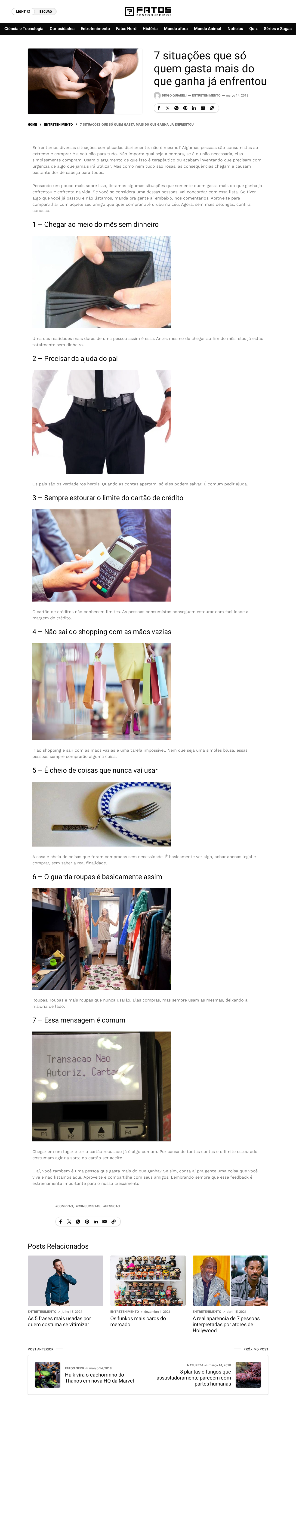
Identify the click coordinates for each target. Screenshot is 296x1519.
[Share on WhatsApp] (176, 108)
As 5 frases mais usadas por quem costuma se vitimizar (59, 1321)
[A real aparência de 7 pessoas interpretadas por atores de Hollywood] (230, 1280)
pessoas (112, 1206)
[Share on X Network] (167, 108)
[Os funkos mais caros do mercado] (148, 1280)
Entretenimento (206, 95)
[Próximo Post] (248, 1375)
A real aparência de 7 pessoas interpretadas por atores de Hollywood (226, 1324)
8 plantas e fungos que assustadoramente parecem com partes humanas (194, 1378)
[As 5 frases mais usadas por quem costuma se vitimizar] (65, 1280)
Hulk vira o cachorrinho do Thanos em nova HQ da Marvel (99, 1378)
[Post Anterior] (47, 1375)
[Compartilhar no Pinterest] (185, 108)
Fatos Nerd (74, 1368)
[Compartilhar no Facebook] (158, 108)
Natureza (195, 1365)
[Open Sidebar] (282, 53)
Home (32, 124)
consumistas (89, 1206)
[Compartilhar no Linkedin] (194, 108)
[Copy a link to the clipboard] (211, 108)
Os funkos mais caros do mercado (138, 1321)
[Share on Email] (202, 108)
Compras (65, 1206)
